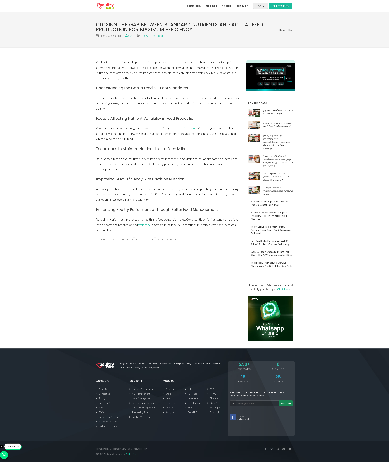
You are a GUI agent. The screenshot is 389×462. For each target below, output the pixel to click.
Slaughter (170, 412)
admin (131, 35)
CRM (212, 389)
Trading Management (142, 416)
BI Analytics (216, 412)
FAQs (101, 412)
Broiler (168, 393)
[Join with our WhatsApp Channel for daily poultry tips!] (270, 318)
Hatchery (170, 403)
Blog (290, 30)
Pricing (102, 398)
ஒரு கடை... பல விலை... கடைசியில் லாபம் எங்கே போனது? (278, 112)
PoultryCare (131, 454)
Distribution (194, 403)
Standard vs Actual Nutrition (168, 239)
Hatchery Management (143, 407)
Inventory (193, 398)
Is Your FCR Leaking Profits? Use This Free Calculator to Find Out (270, 203)
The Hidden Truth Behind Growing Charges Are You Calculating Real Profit (272, 264)
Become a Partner (108, 421)
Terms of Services (121, 448)
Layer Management (141, 398)
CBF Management (141, 393)
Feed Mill (162, 35)
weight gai (144, 225)
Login (260, 6)
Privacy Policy (102, 448)
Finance (214, 398)
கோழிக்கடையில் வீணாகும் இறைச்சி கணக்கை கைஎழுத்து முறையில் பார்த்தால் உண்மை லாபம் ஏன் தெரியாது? (278, 161)
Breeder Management (143, 389)
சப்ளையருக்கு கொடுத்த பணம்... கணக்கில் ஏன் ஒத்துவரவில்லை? (277, 124)
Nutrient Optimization (144, 239)
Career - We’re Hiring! (110, 416)
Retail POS (193, 412)
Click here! (284, 289)
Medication (193, 407)
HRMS (213, 393)
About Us (103, 389)
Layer (168, 398)
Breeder (169, 389)
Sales (190, 389)
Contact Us (104, 393)
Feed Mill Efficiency (125, 239)
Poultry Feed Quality (105, 239)
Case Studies (105, 403)
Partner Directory (108, 426)
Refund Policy (140, 448)
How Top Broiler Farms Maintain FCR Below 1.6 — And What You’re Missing (270, 242)
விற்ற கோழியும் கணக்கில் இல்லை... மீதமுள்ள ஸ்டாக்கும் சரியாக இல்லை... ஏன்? (276, 176)
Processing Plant (140, 412)
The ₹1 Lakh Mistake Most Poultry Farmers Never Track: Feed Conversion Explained (271, 230)
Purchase (192, 393)
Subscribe (286, 403)
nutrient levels (187, 128)
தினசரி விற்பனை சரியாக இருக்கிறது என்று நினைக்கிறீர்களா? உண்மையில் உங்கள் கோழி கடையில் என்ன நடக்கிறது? (276, 142)
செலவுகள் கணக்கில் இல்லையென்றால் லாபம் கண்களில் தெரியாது (278, 190)
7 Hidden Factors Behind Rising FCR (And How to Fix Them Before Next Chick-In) (269, 216)
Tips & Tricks (147, 35)
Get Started (280, 6)
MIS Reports (216, 407)
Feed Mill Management (143, 403)
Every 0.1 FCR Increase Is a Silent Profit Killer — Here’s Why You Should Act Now (271, 253)
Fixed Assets (216, 403)
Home (282, 30)
